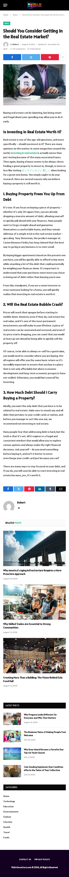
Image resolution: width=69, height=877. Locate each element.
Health (6, 827)
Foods (6, 837)
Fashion (7, 816)
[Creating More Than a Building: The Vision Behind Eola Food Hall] (34, 655)
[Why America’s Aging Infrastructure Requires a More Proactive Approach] (34, 548)
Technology (9, 801)
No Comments (19, 49)
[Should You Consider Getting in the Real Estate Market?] (34, 84)
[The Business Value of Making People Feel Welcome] (12, 736)
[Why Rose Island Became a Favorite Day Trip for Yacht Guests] (12, 754)
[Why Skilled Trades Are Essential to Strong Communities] (34, 602)
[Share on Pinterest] (50, 57)
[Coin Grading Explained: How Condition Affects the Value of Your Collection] (12, 771)
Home (6, 796)
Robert (16, 44)
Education (8, 806)
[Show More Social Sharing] (63, 57)
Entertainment (10, 811)
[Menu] (5, 5)
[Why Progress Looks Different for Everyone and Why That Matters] (12, 719)
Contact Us (25, 859)
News (6, 23)
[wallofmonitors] (34, 5)
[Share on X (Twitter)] (31, 57)
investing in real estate (24, 152)
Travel (6, 832)
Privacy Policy (42, 859)
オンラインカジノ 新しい (36, 170)
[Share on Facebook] (12, 57)
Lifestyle (7, 822)
